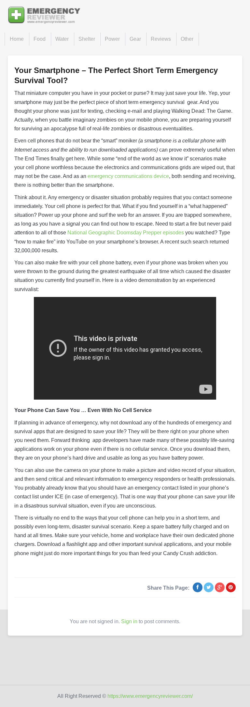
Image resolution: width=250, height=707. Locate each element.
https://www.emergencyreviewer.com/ (150, 696)
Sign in (129, 621)
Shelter (86, 39)
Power (112, 39)
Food (40, 39)
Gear (135, 39)
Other (187, 39)
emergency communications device (128, 176)
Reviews (161, 39)
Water (62, 39)
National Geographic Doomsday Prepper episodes (125, 232)
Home (17, 39)
